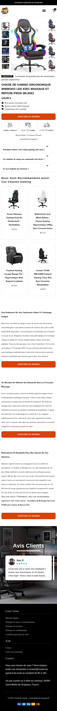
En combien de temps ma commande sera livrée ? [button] (23, 159)
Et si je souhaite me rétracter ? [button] (16, 169)
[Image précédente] (14, 45)
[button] (44, 10)
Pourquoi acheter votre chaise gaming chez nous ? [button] (24, 150)
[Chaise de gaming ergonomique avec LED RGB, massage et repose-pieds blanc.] (5, 34)
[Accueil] (8, 10)
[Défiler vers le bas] (5, 71)
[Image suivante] (52, 45)
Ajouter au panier (29, 117)
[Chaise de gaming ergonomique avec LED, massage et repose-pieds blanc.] (5, 26)
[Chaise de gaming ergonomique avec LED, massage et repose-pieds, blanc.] (5, 59)
